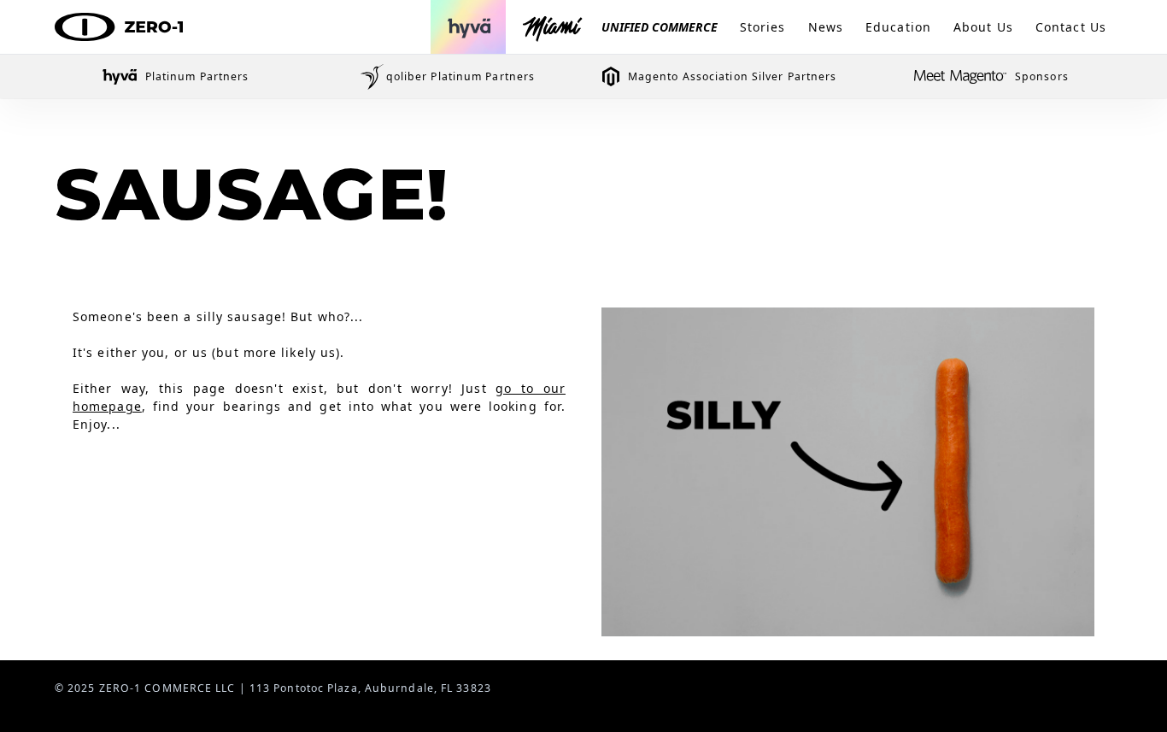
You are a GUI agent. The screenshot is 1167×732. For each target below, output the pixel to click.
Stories (763, 27)
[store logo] (119, 27)
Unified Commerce (659, 27)
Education (898, 27)
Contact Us (1070, 27)
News (825, 27)
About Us (983, 27)
